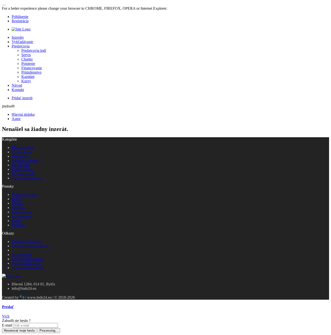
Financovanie (31, 68)
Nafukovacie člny (25, 161)
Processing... (48, 330)
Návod (17, 85)
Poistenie (28, 63)
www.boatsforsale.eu (28, 268)
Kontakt (18, 90)
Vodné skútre (22, 152)
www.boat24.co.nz (26, 263)
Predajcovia (21, 46)
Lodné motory (22, 169)
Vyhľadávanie (22, 42)
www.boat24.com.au (28, 259)
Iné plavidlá (21, 165)
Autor (16, 119)
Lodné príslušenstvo (27, 178)
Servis (26, 55)
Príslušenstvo (31, 72)
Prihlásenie (20, 17)
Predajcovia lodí (33, 50)
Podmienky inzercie (27, 241)
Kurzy (26, 81)
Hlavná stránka (23, 114)
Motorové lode (23, 147)
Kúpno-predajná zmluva (30, 246)
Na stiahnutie (22, 254)
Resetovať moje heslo (19, 330)
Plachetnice (20, 156)
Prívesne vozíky (24, 174)
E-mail (7, 325)
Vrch (5, 316)
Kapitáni (27, 77)
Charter (27, 59)
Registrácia (20, 21)
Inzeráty (18, 37)
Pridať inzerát (22, 98)
